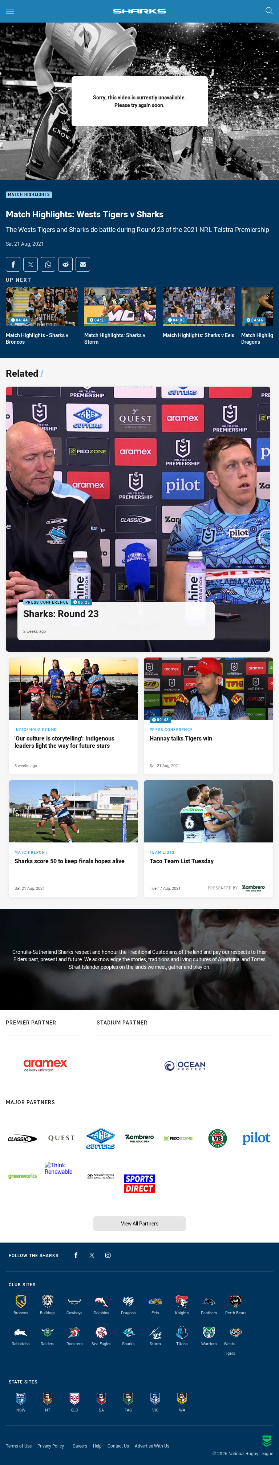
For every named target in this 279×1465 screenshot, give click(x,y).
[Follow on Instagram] (108, 1255)
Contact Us (118, 1446)
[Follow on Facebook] (76, 1255)
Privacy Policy (50, 1446)
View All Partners (139, 1223)
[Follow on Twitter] (92, 1255)
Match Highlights (29, 195)
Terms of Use (19, 1446)
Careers (80, 1446)
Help (97, 1446)
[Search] (269, 11)
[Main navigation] (10, 11)
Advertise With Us (152, 1446)
